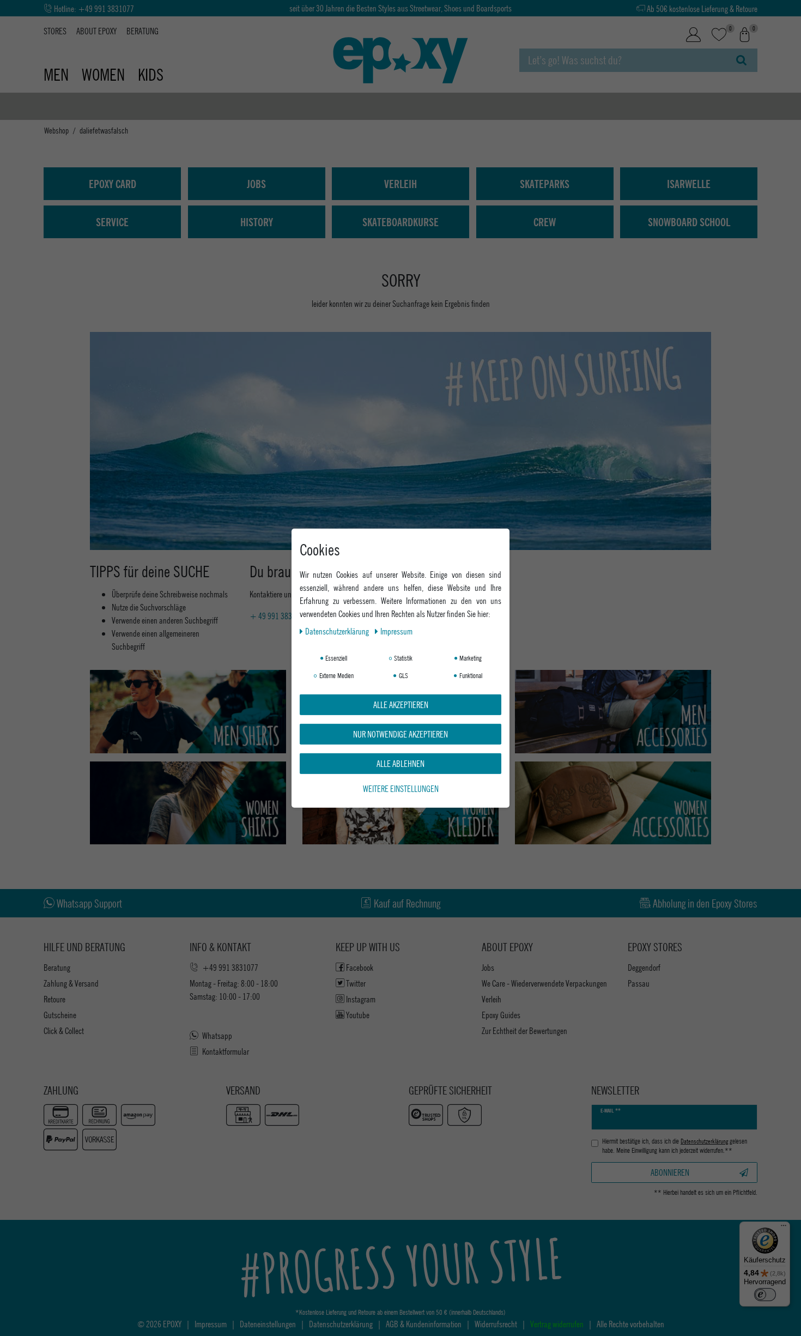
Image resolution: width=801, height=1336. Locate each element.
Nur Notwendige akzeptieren (400, 733)
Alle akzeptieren (400, 704)
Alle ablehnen (400, 763)
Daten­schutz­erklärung (338, 630)
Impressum (396, 630)
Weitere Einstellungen (401, 788)
